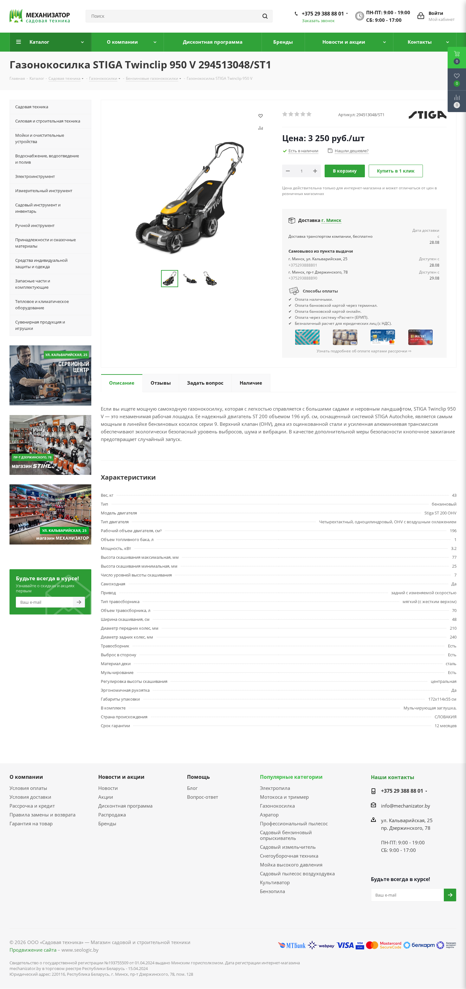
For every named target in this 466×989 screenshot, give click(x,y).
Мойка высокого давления (291, 864)
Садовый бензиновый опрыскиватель (286, 835)
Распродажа (112, 814)
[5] (309, 114)
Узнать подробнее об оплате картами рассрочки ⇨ (364, 351)
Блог (192, 788)
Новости (108, 788)
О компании (26, 776)
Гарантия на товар (31, 823)
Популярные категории (291, 776)
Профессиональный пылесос (294, 823)
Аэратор (269, 814)
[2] (291, 114)
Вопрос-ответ (202, 797)
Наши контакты (392, 777)
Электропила (275, 788)
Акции (105, 797)
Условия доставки (30, 797)
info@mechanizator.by (405, 806)
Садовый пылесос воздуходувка (297, 873)
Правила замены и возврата (42, 814)
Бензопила (272, 891)
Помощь (198, 776)
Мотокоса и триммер (284, 797)
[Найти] (265, 16)
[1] (285, 114)
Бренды (107, 823)
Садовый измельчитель (288, 847)
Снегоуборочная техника (289, 856)
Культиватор (275, 882)
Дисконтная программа (125, 806)
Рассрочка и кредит (32, 806)
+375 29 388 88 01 (323, 13)
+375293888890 (302, 278)
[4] (303, 114)
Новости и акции (121, 776)
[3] (297, 114)
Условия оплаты (28, 788)
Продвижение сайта (33, 950)
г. (331, 220)
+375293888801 (302, 265)
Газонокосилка (277, 806)
